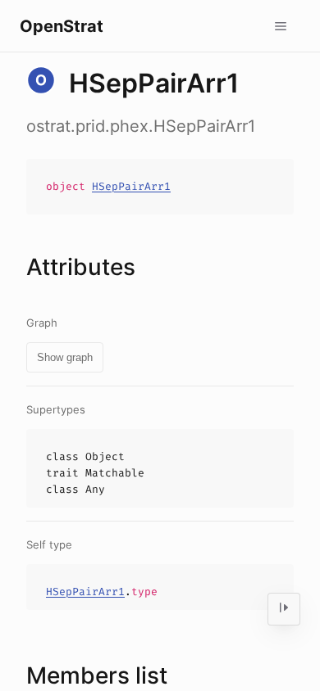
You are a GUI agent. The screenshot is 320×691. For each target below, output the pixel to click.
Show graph (65, 357)
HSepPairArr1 (131, 186)
